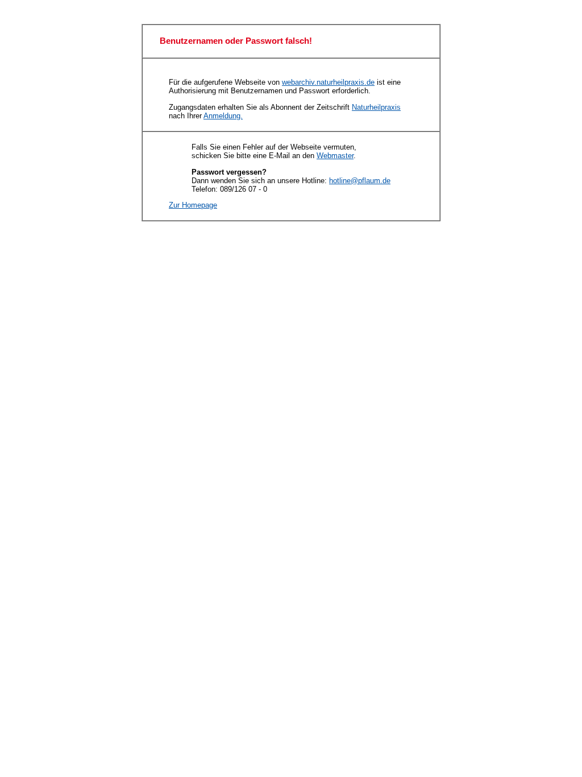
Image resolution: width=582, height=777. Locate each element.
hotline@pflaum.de (359, 180)
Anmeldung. (223, 115)
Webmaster (335, 155)
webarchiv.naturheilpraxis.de (328, 82)
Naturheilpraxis (376, 107)
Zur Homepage (193, 205)
